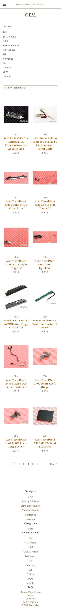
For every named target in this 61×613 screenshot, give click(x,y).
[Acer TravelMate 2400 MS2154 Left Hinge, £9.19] (45, 356)
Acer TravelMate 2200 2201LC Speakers (45, 264)
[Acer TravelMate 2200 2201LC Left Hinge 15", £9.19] (45, 178)
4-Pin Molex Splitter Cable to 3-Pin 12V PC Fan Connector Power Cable (45, 144)
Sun (5, 63)
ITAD (30, 497)
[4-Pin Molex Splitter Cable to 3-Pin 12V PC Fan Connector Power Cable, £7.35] (45, 114)
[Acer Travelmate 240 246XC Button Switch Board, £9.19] (45, 297)
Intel (5, 41)
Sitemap (30, 519)
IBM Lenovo (9, 50)
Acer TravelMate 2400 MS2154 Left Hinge (45, 384)
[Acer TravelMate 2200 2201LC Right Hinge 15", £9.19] (16, 237)
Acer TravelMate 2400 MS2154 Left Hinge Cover (16, 443)
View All (7, 76)
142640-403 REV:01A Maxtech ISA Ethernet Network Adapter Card (16, 144)
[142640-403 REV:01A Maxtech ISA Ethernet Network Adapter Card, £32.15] (16, 114)
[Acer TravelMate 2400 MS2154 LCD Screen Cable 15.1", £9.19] (16, 356)
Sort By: (8, 88)
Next (52, 464)
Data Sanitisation (30, 510)
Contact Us (30, 515)
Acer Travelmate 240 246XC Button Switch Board (44, 324)
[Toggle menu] (4, 4)
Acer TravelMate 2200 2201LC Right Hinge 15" (16, 264)
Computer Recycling (31, 506)
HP (4, 54)
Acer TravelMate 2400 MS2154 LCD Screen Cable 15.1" (16, 384)
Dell (5, 32)
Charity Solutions (30, 501)
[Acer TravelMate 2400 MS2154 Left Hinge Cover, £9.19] (16, 416)
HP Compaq (9, 36)
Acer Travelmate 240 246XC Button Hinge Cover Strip (16, 324)
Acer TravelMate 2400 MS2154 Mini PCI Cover (45, 443)
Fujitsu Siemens (11, 45)
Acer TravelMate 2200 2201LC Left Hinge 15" (45, 205)
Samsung (8, 58)
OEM (5, 72)
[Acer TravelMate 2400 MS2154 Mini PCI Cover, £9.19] (45, 416)
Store (30, 528)
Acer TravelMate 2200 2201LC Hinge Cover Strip (16, 205)
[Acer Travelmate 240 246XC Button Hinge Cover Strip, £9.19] (16, 297)
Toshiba (7, 67)
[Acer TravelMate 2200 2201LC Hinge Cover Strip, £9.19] (16, 178)
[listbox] (23, 88)
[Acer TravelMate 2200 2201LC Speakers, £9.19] (45, 237)
